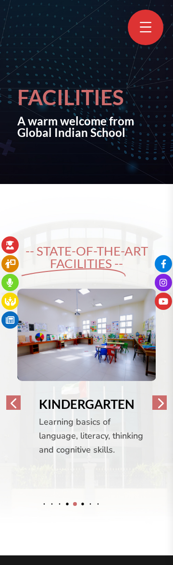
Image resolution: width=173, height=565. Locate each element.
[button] (44, 503)
